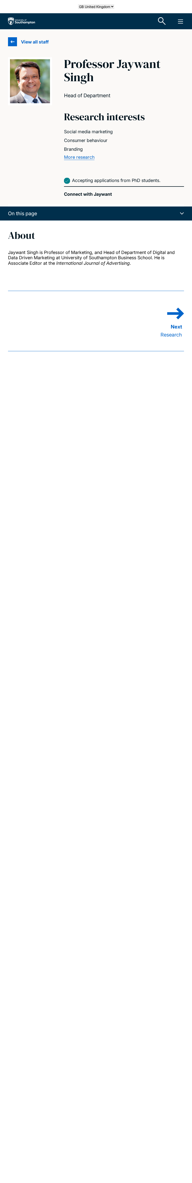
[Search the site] (162, 21)
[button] (96, 213)
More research (79, 157)
